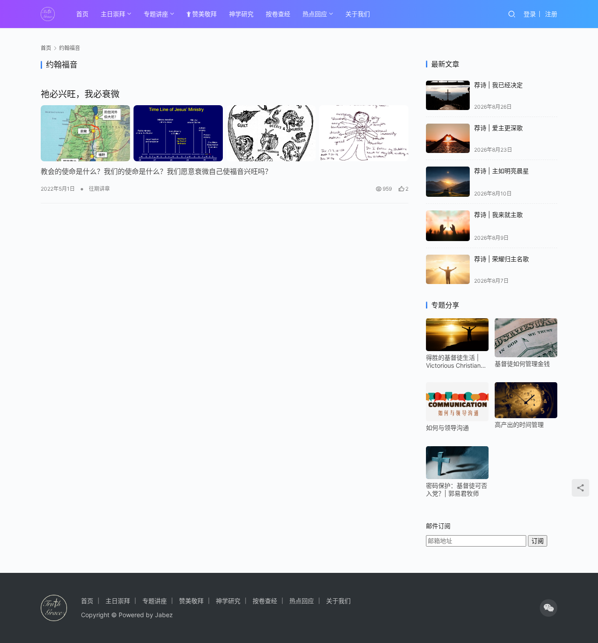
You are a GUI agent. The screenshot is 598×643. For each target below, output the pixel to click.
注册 (551, 14)
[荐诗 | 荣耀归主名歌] (448, 269)
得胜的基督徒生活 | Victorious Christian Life (453, 361)
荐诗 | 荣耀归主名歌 (501, 259)
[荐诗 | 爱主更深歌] (448, 138)
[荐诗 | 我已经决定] (448, 95)
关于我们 (357, 14)
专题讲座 (156, 14)
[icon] (548, 608)
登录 (530, 14)
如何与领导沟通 (447, 427)
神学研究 (241, 14)
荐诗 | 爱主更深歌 (498, 127)
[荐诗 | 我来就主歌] (448, 225)
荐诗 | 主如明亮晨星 (501, 170)
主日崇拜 (113, 14)
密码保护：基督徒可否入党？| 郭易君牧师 (456, 489)
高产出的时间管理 (519, 424)
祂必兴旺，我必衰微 (80, 94)
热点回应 (315, 14)
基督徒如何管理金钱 (522, 363)
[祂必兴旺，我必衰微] (224, 133)
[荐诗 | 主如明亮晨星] (448, 182)
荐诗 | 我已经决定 (498, 85)
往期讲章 (99, 188)
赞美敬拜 (204, 14)
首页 (82, 14)
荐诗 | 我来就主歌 (498, 214)
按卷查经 (278, 14)
